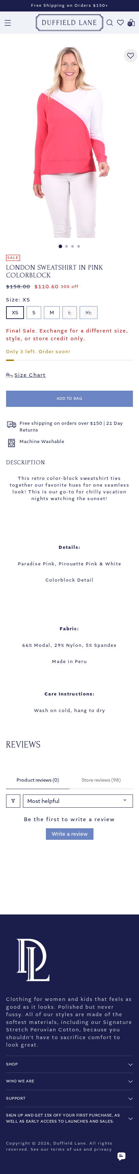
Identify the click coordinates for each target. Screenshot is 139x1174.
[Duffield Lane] (69, 22)
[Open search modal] (110, 23)
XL (88, 312)
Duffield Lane (69, 1143)
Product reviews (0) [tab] (38, 780)
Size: (18, 299)
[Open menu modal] (8, 23)
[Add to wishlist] (130, 56)
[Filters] (13, 801)
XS (15, 312)
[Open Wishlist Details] (120, 23)
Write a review (70, 833)
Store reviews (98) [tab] (101, 780)
